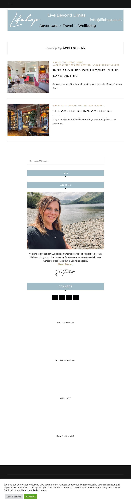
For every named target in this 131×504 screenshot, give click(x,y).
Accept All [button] (30, 497)
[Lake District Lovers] (55, 297)
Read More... (65, 264)
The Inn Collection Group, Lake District (79, 105)
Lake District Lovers (106, 65)
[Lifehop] (69, 297)
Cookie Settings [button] (14, 497)
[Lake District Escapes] (76, 297)
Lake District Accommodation (72, 65)
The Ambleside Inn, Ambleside (82, 111)
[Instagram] (62, 297)
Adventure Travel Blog (68, 62)
